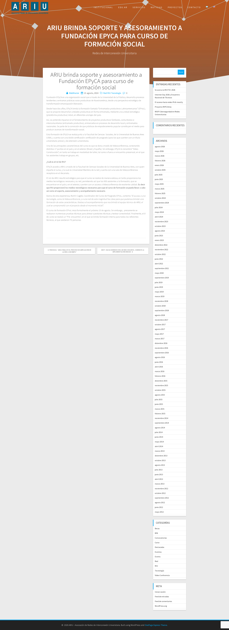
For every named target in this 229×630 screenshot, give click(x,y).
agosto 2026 (160, 146)
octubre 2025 (160, 170)
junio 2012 (159, 507)
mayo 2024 (159, 212)
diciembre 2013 (161, 455)
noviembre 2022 (161, 249)
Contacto (194, 7)
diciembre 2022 (161, 245)
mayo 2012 (159, 512)
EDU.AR (122, 7)
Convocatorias (161, 538)
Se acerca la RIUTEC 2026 (165, 90)
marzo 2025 (159, 189)
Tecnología (116, 93)
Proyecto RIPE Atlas (163, 107)
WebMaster (74, 93)
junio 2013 (159, 474)
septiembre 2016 (162, 352)
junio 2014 (159, 437)
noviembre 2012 (161, 488)
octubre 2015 (160, 390)
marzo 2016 (159, 371)
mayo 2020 (159, 273)
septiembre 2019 (162, 277)
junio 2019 (159, 287)
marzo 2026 (159, 156)
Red (105, 93)
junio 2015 (159, 404)
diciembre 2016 (161, 343)
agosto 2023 (160, 231)
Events (158, 556)
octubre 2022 (160, 254)
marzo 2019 (159, 296)
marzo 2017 (159, 338)
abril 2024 (159, 217)
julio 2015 (158, 399)
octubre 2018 (160, 306)
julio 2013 (158, 469)
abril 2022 (159, 263)
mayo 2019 (159, 292)
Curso (157, 542)
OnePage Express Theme (156, 625)
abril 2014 (159, 446)
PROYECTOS (175, 7)
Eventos (158, 552)
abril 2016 (159, 366)
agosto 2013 (160, 465)
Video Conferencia (162, 575)
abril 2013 (159, 479)
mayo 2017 (159, 334)
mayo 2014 (159, 441)
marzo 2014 (159, 451)
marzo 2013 (159, 484)
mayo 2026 (159, 151)
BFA (156, 533)
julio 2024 (158, 207)
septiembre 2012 (162, 498)
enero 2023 (159, 240)
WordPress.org (161, 606)
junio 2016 (159, 362)
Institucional (103, 7)
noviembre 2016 (161, 348)
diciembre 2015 (161, 381)
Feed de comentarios (163, 601)
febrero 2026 (160, 160)
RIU (109, 93)
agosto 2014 (160, 427)
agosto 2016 (160, 357)
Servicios (139, 7)
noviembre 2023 (161, 221)
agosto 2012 (160, 502)
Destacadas (159, 547)
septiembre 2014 (162, 423)
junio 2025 (159, 179)
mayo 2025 (159, 184)
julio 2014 (158, 432)
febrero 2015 (160, 413)
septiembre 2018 (162, 310)
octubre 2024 (160, 198)
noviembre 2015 (161, 385)
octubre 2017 (160, 324)
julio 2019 (158, 282)
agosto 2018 (160, 315)
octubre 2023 (160, 226)
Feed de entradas (162, 596)
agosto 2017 (160, 329)
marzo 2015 (159, 409)
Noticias (156, 7)
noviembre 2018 (161, 301)
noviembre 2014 (161, 418)
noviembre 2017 (161, 320)
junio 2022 (159, 259)
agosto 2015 (160, 395)
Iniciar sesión (160, 592)
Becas (157, 528)
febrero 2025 (160, 193)
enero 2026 (159, 165)
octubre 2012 (160, 493)
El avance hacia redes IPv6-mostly (169, 102)
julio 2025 (158, 174)
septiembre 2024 (162, 202)
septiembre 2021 (162, 268)
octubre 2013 (160, 460)
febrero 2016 (160, 376)
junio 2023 (159, 235)
